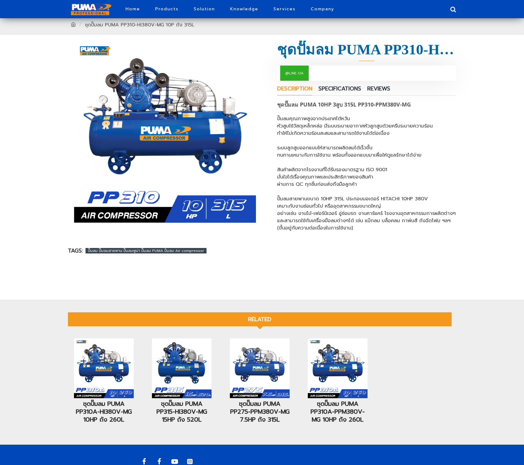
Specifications (339, 89)
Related (259, 319)
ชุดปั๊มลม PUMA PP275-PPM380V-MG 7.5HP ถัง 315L (260, 411)
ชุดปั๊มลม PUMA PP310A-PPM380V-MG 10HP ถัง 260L (338, 411)
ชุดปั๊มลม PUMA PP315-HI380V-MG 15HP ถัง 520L (181, 411)
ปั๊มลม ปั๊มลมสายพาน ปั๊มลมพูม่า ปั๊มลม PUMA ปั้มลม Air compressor (146, 250)
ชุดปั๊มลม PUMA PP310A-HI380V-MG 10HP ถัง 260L (104, 411)
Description (294, 89)
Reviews (378, 89)
